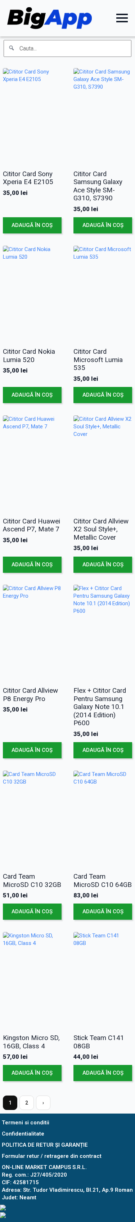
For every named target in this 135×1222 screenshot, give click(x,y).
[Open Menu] (122, 18)
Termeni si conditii (25, 1122)
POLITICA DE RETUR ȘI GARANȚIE (45, 1145)
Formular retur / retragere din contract (52, 1156)
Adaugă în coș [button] (32, 225)
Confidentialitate (23, 1133)
